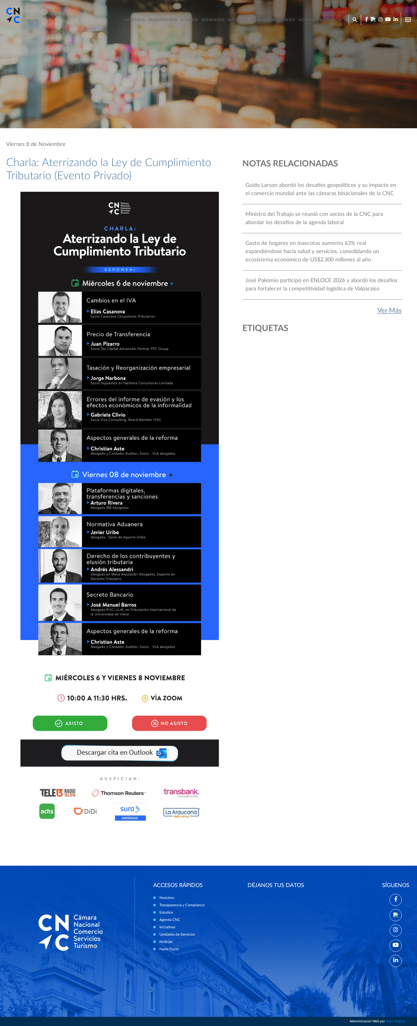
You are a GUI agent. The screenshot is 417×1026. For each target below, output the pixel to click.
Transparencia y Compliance (182, 905)
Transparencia (162, 20)
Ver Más (389, 310)
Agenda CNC (213, 20)
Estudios (189, 20)
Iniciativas (238, 20)
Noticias (306, 20)
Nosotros (134, 20)
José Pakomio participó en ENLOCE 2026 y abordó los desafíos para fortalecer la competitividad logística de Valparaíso (321, 285)
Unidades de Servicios (273, 20)
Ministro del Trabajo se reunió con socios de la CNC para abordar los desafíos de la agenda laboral (314, 218)
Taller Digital (395, 1021)
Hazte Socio (169, 949)
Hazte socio (330, 20)
